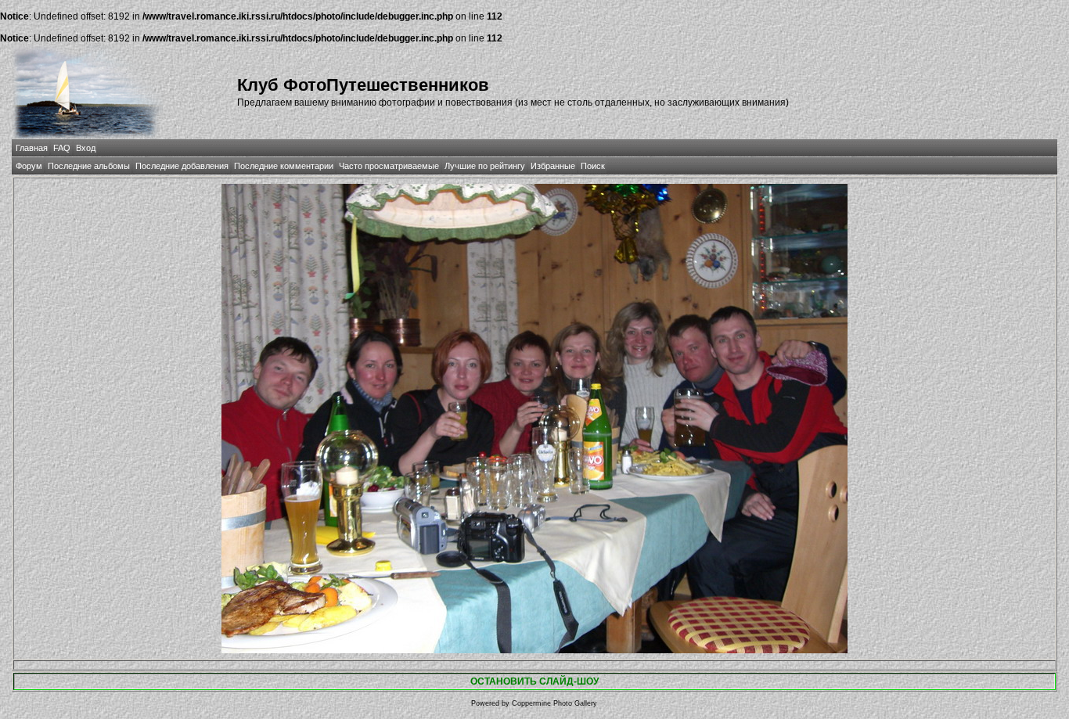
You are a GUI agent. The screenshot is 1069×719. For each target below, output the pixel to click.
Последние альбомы (89, 166)
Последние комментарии (283, 166)
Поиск (593, 166)
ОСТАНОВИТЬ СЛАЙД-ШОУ (534, 681)
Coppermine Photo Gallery (554, 703)
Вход (85, 148)
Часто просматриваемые (389, 166)
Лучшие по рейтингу (485, 166)
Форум (29, 166)
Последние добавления (182, 166)
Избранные (553, 166)
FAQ (61, 148)
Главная (32, 148)
